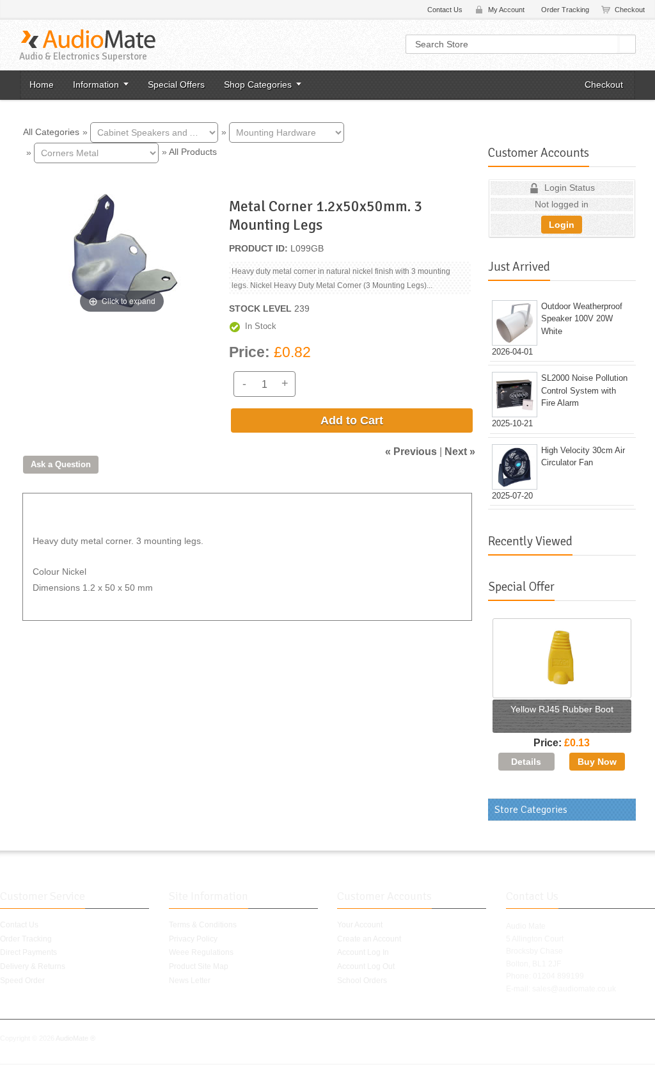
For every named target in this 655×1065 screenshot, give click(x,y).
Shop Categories (258, 84)
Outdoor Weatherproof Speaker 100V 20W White (581, 318)
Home (41, 84)
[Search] (627, 44)
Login (561, 225)
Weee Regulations (201, 952)
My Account (506, 9)
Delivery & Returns (32, 966)
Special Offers (176, 84)
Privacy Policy (193, 938)
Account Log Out (366, 966)
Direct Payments (28, 952)
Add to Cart (351, 420)
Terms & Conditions (203, 924)
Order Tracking (565, 9)
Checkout (630, 9)
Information (96, 84)
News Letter (189, 980)
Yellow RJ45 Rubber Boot (561, 709)
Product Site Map (198, 966)
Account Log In (363, 952)
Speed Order (22, 980)
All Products (193, 152)
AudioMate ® (75, 1038)
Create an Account (369, 938)
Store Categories (530, 809)
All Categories (51, 131)
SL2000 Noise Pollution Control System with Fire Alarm (584, 390)
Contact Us (444, 9)
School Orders (362, 980)
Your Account (360, 924)
